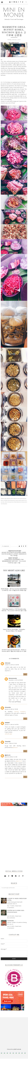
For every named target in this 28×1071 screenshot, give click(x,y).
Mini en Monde (14, 12)
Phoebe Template (17, 1062)
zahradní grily (8, 734)
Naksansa (10, 920)
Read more (18, 906)
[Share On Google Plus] (23, 546)
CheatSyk (7, 741)
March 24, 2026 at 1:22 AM (11, 757)
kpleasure (15, 747)
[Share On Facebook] (21, 546)
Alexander (8, 707)
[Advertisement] (14, 820)
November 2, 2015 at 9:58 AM (16, 680)
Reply (25, 674)
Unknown (7, 663)
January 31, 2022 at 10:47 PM (11, 724)
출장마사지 (7, 755)
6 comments (5, 546)
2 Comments (10, 928)
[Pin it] (25, 546)
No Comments (11, 918)
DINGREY (7, 722)
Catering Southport (20, 711)
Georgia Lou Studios (13, 1063)
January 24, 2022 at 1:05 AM (11, 709)
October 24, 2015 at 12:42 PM (12, 664)
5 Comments (10, 907)
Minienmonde (13, 678)
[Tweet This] (19, 546)
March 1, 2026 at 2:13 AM (11, 743)
